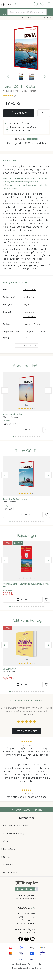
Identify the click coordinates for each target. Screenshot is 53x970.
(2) (10, 95)
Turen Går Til (29, 289)
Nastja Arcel (13, 90)
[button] (8, 76)
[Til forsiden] (9, 3)
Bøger (26, 304)
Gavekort (8, 864)
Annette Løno (9, 671)
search (50, 12)
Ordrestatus (9, 841)
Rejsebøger (29, 312)
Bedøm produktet (27, 731)
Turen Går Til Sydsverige (15, 499)
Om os (7, 856)
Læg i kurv (19, 113)
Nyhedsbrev (10, 849)
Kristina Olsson (9, 502)
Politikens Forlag (31, 324)
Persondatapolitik (35, 964)
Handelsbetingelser (19, 964)
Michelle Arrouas (10, 417)
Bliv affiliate (10, 872)
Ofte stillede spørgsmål (16, 833)
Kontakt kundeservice (15, 825)
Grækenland (29, 316)
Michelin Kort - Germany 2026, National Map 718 (26, 585)
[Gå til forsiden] (26, 907)
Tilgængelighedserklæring (23, 968)
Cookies (38, 968)
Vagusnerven (9, 669)
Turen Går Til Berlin (12, 414)
